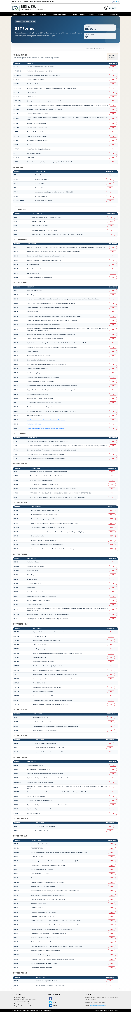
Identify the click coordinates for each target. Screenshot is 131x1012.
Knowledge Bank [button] (59, 14)
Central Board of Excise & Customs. (25, 999)
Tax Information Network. (21, 1002)
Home (15, 14)
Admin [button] (101, 14)
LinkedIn (55, 1005)
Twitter (55, 1002)
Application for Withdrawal (34, 424)
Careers (91, 14)
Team (34, 14)
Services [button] (43, 14)
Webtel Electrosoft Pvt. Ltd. (110, 1010)
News (75, 14)
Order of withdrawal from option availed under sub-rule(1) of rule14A (45, 428)
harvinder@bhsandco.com (98, 1005)
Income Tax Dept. (19, 997)
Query (82, 14)
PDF (113, 66)
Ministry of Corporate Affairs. (23, 1004)
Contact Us (113, 14)
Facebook (56, 999)
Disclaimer (47, 1010)
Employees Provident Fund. (22, 1006)
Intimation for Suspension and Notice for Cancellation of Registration (46, 420)
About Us (24, 14)
